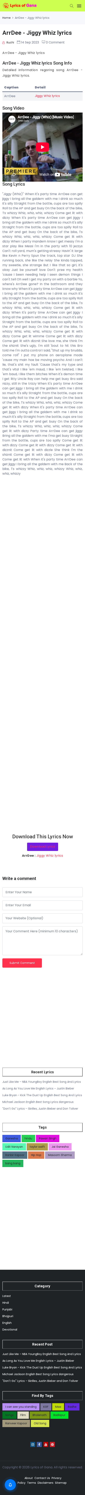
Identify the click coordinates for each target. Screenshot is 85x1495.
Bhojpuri (7, 1316)
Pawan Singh (47, 1138)
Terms (31, 1483)
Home (6, 18)
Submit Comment (22, 963)
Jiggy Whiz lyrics (47, 96)
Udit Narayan (14, 1147)
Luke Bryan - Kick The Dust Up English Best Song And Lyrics (42, 1095)
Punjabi (7, 1309)
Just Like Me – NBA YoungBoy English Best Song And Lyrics (41, 1082)
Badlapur (59, 1415)
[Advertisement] (42, 655)
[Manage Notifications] (10, 1484)
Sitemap (61, 1483)
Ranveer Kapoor (16, 1423)
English (7, 1323)
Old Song (40, 1423)
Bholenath (40, 1415)
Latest (6, 1296)
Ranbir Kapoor (14, 1155)
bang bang (12, 1163)
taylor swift (37, 1147)
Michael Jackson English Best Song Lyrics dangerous (38, 1102)
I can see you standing (21, 1407)
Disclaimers (45, 1483)
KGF (45, 1407)
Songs (9, 1415)
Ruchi (10, 42)
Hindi (5, 1303)
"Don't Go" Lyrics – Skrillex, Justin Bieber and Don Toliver (40, 1109)
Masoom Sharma (60, 1155)
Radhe (72, 1407)
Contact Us (42, 1478)
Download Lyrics (42, 846)
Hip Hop (36, 1155)
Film (23, 1415)
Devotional (9, 1330)
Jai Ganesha (60, 1147)
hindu (28, 1138)
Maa (58, 1407)
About (29, 1478)
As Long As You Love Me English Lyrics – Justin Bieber (38, 1088)
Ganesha (11, 1138)
